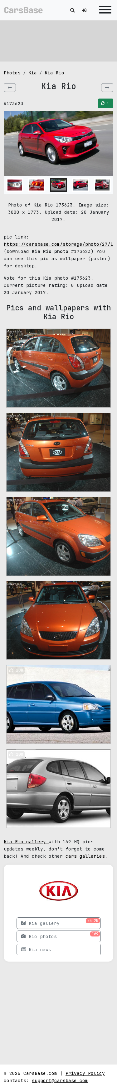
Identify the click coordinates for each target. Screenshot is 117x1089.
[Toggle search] (72, 10)
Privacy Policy (85, 1073)
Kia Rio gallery (26, 842)
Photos (12, 73)
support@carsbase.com (60, 1080)
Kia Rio (54, 73)
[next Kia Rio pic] (107, 87)
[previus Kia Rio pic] (10, 87)
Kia (32, 73)
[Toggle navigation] (103, 10)
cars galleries (85, 856)
